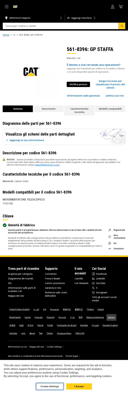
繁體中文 (79, 309)
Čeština (90, 309)
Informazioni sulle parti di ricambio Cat (22, 289)
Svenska (13, 333)
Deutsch (50, 317)
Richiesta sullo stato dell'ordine (56, 294)
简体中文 (67, 309)
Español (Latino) (110, 325)
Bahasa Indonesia (95, 317)
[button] (110, 84)
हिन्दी (80, 317)
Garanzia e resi (53, 287)
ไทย (40, 333)
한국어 (31, 325)
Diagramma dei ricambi (20, 278)
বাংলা (44, 309)
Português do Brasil (66, 325)
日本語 (12, 325)
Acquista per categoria (20, 273)
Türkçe (49, 333)
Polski (50, 325)
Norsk (40, 325)
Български (54, 309)
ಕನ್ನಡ (21, 325)
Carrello (79, 278)
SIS (10, 283)
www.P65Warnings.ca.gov (47, 164)
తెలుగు (32, 333)
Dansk (101, 309)
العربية (36, 309)
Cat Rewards (81, 283)
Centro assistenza (55, 283)
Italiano (111, 317)
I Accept (79, 386)
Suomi (28, 317)
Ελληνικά (62, 317)
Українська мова (64, 333)
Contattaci (51, 273)
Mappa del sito (16, 295)
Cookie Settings (54, 346)
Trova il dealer (52, 278)
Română (84, 325)
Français (39, 317)
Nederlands (15, 317)
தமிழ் (23, 333)
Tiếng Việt (79, 333)
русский (95, 325)
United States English (19, 309)
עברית (72, 317)
